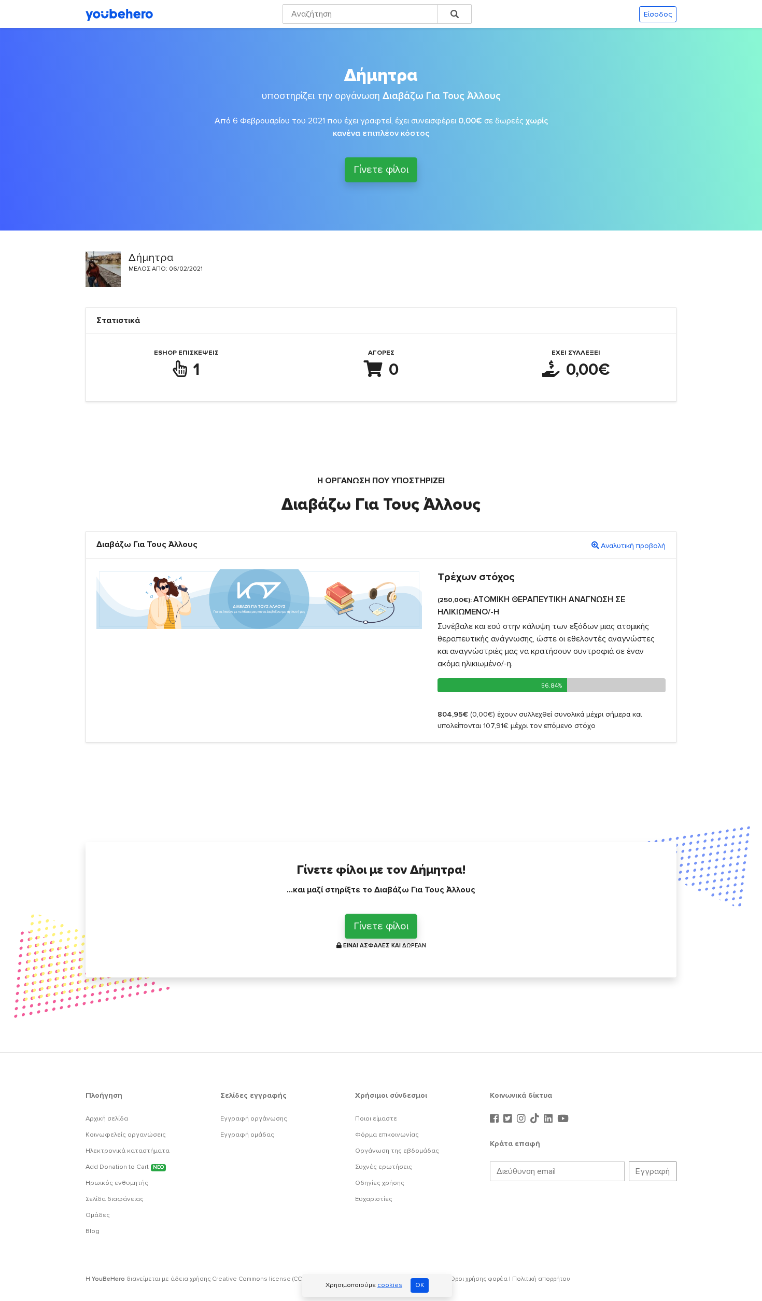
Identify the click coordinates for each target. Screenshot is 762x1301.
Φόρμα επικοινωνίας (387, 1134)
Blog (93, 1231)
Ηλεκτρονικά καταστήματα (128, 1150)
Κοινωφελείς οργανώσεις (126, 1134)
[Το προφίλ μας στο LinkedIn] (549, 1119)
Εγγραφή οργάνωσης (253, 1118)
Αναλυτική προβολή (633, 545)
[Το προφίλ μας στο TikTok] (536, 1119)
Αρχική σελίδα (107, 1118)
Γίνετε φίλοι (381, 168)
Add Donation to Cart (125, 1167)
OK (419, 1285)
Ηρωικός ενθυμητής (117, 1183)
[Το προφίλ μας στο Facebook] (495, 1119)
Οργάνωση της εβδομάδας (397, 1150)
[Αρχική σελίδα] (119, 14)
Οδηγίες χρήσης (379, 1183)
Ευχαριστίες (373, 1199)
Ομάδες (98, 1215)
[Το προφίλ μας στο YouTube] (563, 1119)
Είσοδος (658, 14)
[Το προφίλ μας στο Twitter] (509, 1119)
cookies (389, 1285)
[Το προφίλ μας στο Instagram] (522, 1119)
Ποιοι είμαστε (376, 1118)
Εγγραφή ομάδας (247, 1134)
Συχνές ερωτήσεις (383, 1167)
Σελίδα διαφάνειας (115, 1199)
